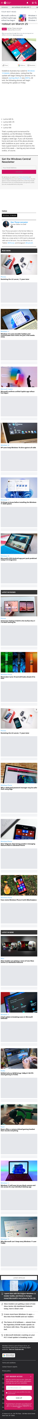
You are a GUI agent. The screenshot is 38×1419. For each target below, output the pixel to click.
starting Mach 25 (15, 78)
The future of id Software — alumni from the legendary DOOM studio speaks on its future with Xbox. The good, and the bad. (20, 1325)
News (4, 29)
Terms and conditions (9, 1363)
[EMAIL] (12, 227)
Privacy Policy (25, 1405)
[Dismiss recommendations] (35, 12)
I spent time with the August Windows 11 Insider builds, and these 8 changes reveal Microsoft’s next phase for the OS (20, 1296)
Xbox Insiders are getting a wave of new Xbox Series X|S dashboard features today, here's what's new (19, 1306)
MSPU (27, 78)
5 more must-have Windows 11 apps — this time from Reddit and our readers (19, 1315)
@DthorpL (11, 243)
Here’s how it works (18, 35)
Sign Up (19, 1398)
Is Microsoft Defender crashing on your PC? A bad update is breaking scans (19, 1336)
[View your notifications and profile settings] (27, 3)
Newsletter (32, 65)
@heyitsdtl (29, 243)
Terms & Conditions (17, 1406)
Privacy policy (6, 1371)
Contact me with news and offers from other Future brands (19, 1392)
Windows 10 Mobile (9, 215)
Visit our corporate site (16, 1349)
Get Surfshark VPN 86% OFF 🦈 (21, 7)
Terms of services (24, 177)
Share (6, 65)
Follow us (22, 65)
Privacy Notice (26, 179)
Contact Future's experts (9, 1367)
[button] (36, 3)
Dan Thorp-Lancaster (15, 28)
